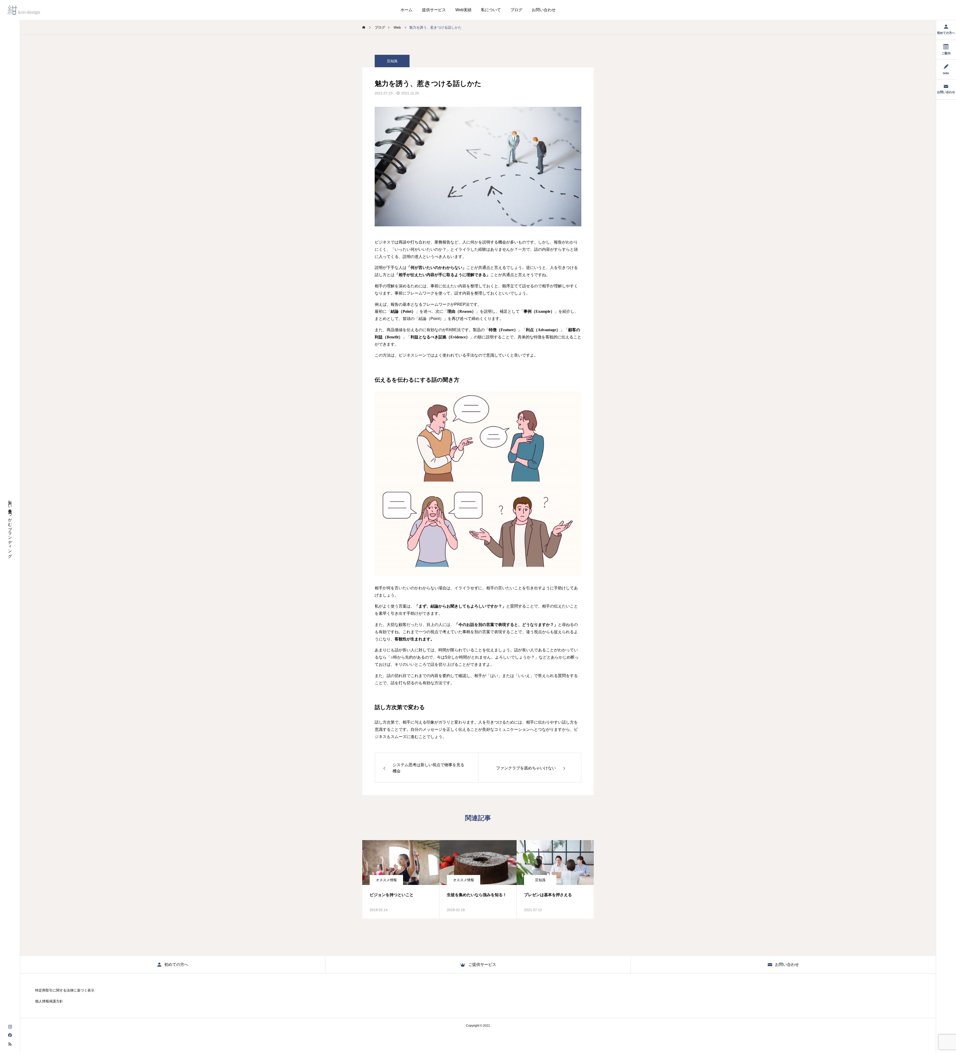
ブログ (516, 10)
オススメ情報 (386, 880)
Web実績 (463, 10)
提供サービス (434, 10)
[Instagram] (10, 1026)
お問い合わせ (544, 10)
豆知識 (392, 61)
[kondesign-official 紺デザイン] (24, 10)
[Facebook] (10, 1035)
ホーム (407, 10)
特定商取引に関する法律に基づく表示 (64, 990)
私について (491, 10)
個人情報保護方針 (49, 1001)
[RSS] (10, 1043)
